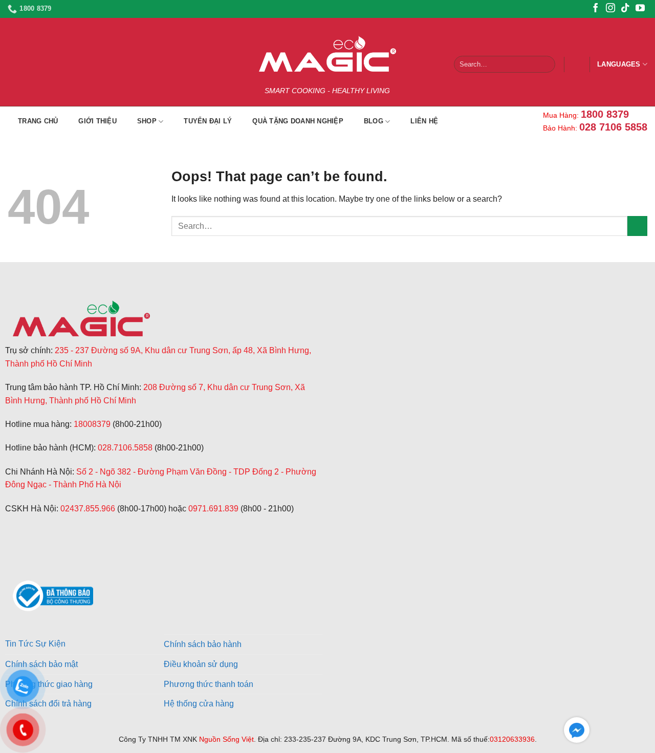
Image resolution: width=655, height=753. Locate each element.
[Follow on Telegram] (14, 557)
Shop (147, 121)
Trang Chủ (38, 121)
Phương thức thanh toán (208, 684)
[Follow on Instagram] (610, 9)
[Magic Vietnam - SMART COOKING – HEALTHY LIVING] (327, 53)
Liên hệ (424, 121)
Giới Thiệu (97, 121)
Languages (618, 64)
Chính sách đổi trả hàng (48, 703)
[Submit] (545, 64)
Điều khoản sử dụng (201, 664)
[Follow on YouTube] (640, 9)
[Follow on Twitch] (39, 557)
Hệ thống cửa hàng (199, 703)
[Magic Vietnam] (81, 318)
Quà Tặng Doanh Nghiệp (297, 121)
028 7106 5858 (613, 127)
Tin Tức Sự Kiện (35, 643)
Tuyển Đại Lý (208, 121)
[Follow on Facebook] (595, 9)
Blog (373, 121)
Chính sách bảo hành (203, 644)
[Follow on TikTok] (625, 9)
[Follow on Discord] (63, 557)
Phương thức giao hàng (49, 684)
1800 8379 (605, 114)
